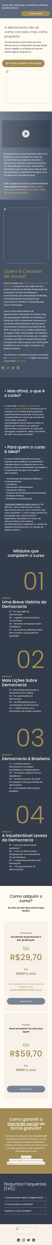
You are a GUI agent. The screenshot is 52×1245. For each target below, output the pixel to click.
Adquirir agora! (26, 1001)
